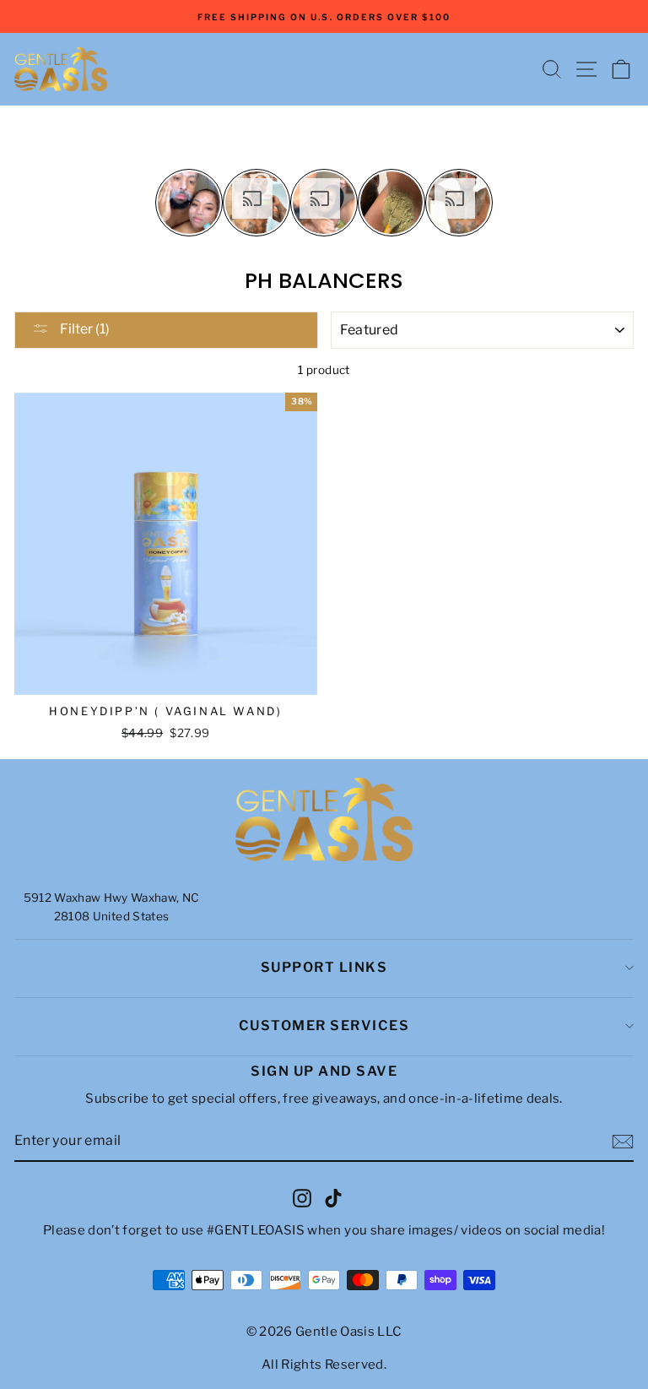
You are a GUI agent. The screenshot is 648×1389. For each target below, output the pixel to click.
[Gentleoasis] (324, 820)
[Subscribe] (623, 1141)
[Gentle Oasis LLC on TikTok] (333, 1197)
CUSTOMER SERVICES (324, 1025)
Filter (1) (83, 329)
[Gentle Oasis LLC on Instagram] (302, 1197)
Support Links (324, 967)
